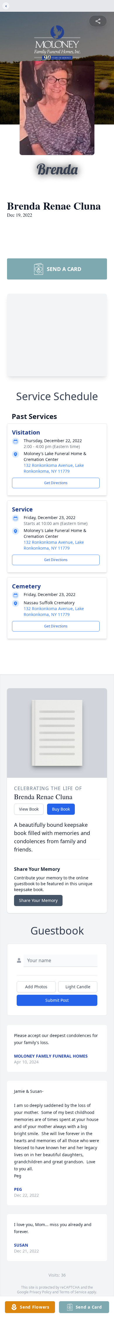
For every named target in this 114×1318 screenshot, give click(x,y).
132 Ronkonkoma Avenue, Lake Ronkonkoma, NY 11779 (54, 468)
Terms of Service (73, 1292)
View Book (29, 809)
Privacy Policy (40, 1292)
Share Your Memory (38, 900)
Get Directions (56, 482)
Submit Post (57, 1000)
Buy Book (61, 809)
